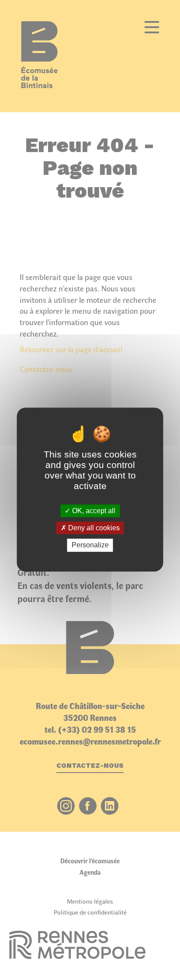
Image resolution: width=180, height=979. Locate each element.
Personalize (90, 545)
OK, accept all (92, 510)
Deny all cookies (93, 528)
